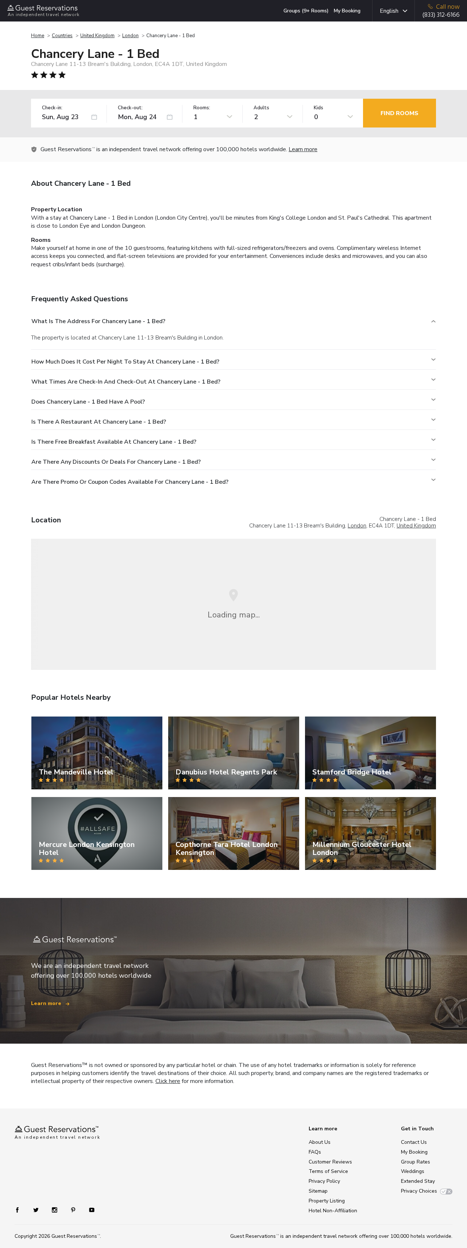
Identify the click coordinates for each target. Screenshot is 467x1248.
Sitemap (318, 1191)
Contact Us (414, 1142)
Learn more (303, 149)
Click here (167, 1081)
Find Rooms (399, 113)
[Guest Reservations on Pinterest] (74, 1209)
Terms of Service (328, 1171)
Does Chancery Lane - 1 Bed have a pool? (88, 402)
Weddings (412, 1171)
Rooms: (201, 108)
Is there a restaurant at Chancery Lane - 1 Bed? (98, 422)
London (130, 35)
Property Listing (327, 1200)
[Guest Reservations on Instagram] (55, 1209)
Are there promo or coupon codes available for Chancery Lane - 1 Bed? (129, 482)
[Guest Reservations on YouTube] (88, 1209)
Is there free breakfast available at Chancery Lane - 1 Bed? (113, 442)
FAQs (315, 1152)
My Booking (347, 10)
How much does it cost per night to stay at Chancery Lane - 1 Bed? (125, 362)
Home (37, 35)
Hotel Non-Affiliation (333, 1210)
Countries (62, 35)
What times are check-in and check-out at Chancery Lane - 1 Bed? (125, 382)
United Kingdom (97, 35)
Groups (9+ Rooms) (306, 10)
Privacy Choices (419, 1191)
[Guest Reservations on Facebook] (21, 1209)
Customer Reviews (330, 1161)
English (389, 11)
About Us (320, 1142)
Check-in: (52, 108)
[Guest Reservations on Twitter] (36, 1209)
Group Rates (415, 1161)
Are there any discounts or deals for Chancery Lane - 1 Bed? (116, 462)
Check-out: (130, 108)
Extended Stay (418, 1181)
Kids (318, 108)
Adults (261, 108)
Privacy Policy (324, 1181)
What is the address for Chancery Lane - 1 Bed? (98, 321)
